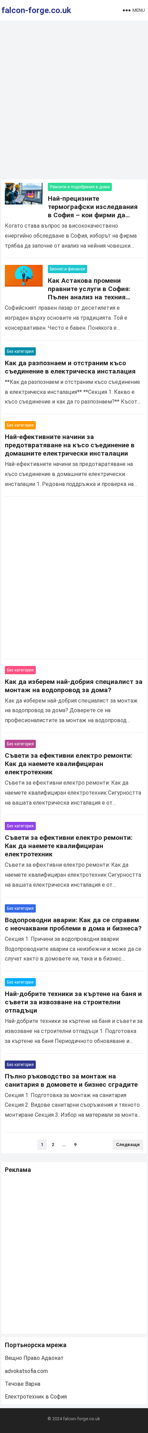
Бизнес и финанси (67, 269)
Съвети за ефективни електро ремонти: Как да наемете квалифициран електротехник (69, 764)
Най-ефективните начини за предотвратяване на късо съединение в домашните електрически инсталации (70, 445)
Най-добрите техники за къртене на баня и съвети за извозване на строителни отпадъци (73, 1002)
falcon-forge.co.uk (36, 10)
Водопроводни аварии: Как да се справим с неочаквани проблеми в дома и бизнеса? (73, 924)
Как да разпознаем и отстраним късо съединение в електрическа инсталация (70, 367)
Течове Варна (22, 1384)
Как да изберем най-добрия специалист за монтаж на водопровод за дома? (73, 686)
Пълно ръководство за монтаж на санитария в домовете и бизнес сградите (71, 1080)
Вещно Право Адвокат (34, 1358)
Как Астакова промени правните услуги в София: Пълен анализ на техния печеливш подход (89, 293)
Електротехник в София (36, 1396)
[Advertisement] (74, 102)
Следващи (128, 1144)
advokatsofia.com (26, 1371)
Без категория (20, 351)
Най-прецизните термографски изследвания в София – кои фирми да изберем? (93, 211)
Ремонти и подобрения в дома (80, 187)
